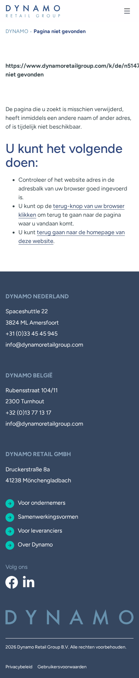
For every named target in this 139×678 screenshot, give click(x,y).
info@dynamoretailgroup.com (44, 344)
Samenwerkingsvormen (48, 516)
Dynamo (16, 31)
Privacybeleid (18, 667)
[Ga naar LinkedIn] (29, 583)
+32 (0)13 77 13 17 (28, 412)
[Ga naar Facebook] (11, 583)
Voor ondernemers (41, 502)
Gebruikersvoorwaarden (62, 667)
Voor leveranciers (40, 530)
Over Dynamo (35, 544)
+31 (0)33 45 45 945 (31, 333)
